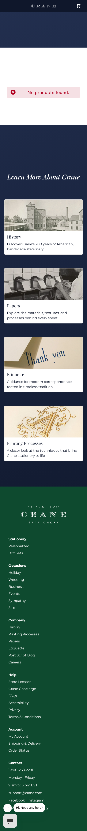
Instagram (35, 800)
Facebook (16, 800)
